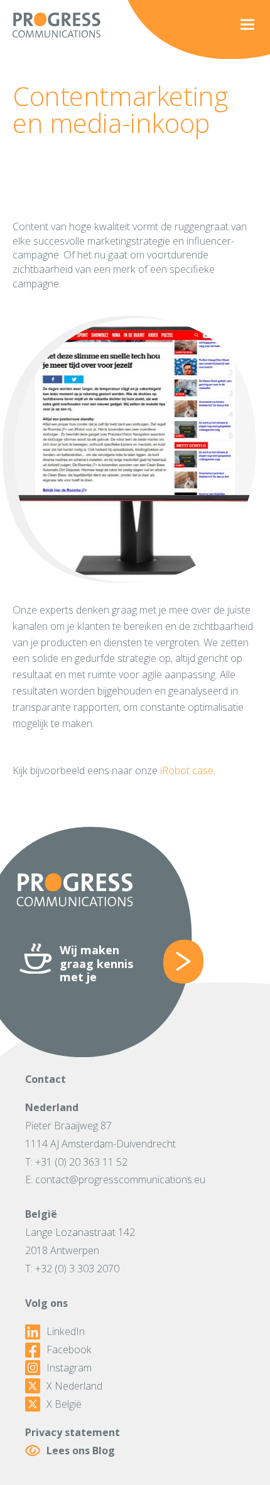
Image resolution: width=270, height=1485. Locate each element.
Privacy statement (72, 1432)
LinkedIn (65, 1332)
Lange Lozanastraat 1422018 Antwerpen (80, 1241)
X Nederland (74, 1386)
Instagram (69, 1368)
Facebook (69, 1350)
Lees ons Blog (80, 1450)
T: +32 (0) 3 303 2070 (72, 1268)
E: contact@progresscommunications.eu (115, 1179)
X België (64, 1404)
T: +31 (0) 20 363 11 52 (76, 1162)
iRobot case (186, 770)
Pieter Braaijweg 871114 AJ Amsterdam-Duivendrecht (100, 1135)
